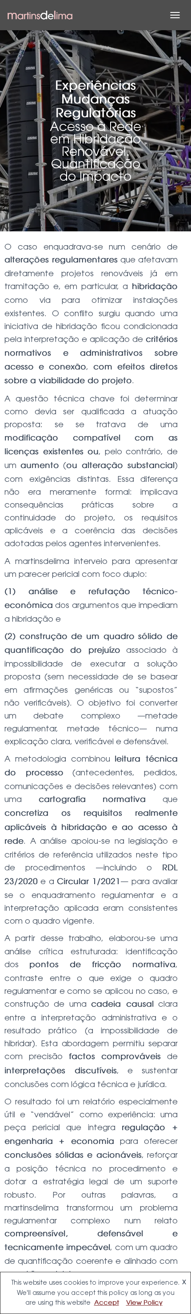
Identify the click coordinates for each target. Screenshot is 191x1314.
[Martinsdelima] (43, 15)
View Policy (144, 1303)
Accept (106, 1303)
